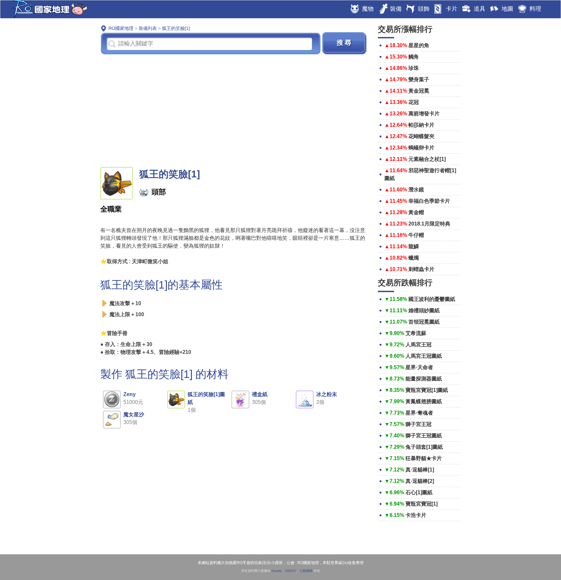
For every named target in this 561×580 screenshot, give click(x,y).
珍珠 (413, 68)
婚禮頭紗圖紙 (424, 310)
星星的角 (418, 45)
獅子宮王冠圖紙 (423, 435)
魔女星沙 (133, 414)
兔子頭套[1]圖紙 (424, 447)
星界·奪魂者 (419, 413)
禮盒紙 (260, 394)
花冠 (413, 102)
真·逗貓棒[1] (419, 469)
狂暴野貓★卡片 (423, 458)
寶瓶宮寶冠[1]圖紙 (426, 390)
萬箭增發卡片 (424, 113)
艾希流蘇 (415, 333)
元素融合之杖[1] (427, 159)
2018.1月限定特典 (429, 223)
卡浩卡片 (415, 515)
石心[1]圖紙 (418, 492)
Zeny (129, 394)
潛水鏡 (416, 189)
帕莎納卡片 (421, 125)
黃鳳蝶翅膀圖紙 (423, 401)
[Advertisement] (234, 110)
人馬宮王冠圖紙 (423, 356)
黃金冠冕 (418, 91)
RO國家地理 (47, 9)
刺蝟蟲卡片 (421, 269)
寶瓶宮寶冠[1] (421, 504)
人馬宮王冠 (418, 344)
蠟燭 (413, 258)
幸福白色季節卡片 (429, 201)
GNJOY (290, 571)
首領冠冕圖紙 (424, 322)
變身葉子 (418, 79)
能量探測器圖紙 (423, 378)
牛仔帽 (416, 235)
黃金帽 (416, 212)
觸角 (413, 56)
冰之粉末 (326, 394)
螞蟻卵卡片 (421, 147)
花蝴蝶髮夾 (421, 136)
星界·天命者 (419, 367)
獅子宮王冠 (418, 424)
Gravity (276, 571)
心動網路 (306, 571)
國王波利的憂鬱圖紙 (431, 299)
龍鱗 (413, 246)
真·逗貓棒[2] (419, 481)
